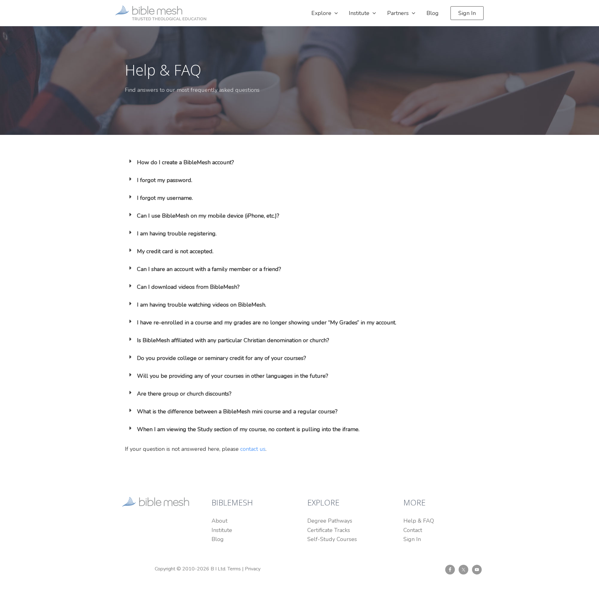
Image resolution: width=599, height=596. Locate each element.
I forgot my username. (165, 198)
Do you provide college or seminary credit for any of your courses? (221, 358)
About (219, 521)
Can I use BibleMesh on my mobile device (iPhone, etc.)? (208, 215)
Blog (218, 539)
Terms (234, 568)
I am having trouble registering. (177, 233)
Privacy (253, 568)
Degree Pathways (329, 521)
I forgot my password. (164, 180)
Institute (222, 530)
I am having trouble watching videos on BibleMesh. (201, 304)
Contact (412, 530)
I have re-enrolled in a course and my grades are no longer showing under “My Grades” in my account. (266, 322)
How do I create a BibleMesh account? (185, 162)
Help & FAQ (418, 521)
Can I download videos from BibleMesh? (188, 287)
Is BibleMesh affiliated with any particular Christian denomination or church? (233, 340)
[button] (334, 13)
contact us (252, 449)
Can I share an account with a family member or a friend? (209, 269)
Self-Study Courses (332, 539)
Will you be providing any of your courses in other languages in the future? (232, 376)
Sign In (412, 539)
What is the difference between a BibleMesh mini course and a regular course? (237, 411)
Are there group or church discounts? (184, 393)
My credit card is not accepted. (175, 251)
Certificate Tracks (328, 530)
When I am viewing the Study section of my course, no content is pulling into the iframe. (248, 429)
